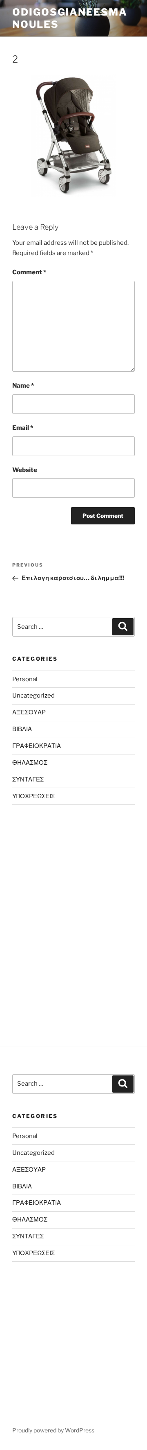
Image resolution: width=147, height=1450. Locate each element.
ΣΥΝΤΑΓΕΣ (28, 779)
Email (22, 427)
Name (23, 385)
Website (24, 470)
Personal (25, 679)
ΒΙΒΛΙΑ (22, 729)
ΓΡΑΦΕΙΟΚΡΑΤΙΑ (36, 746)
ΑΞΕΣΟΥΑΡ (29, 712)
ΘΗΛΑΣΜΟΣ (29, 762)
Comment (29, 272)
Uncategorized (33, 695)
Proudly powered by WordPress (53, 1430)
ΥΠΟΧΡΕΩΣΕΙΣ (33, 796)
